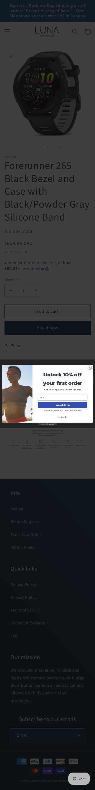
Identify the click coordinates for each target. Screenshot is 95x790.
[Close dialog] (90, 368)
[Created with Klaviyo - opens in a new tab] (47, 424)
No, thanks (62, 417)
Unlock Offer (62, 404)
